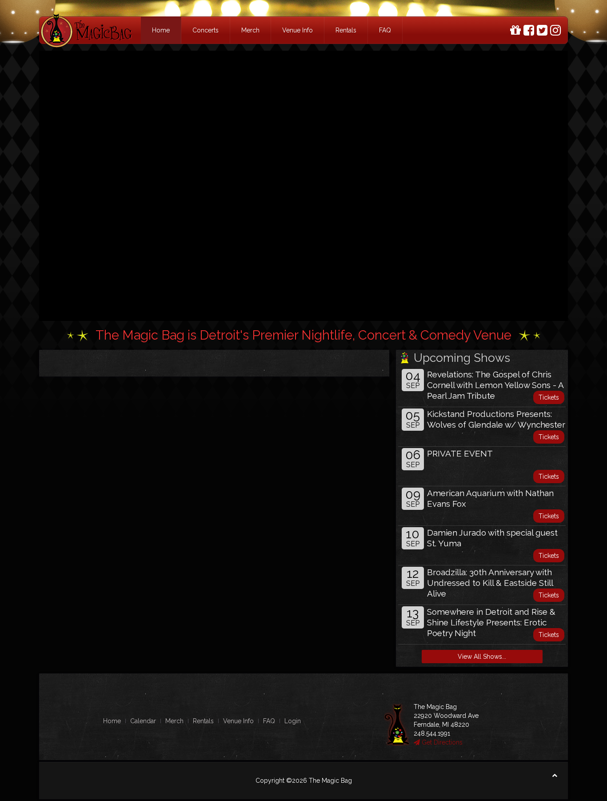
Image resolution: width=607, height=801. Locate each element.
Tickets (549, 397)
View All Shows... (482, 656)
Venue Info (297, 30)
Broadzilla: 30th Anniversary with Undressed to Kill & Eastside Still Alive (490, 582)
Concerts (205, 30)
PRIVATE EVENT (460, 453)
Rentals (345, 30)
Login (292, 721)
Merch (250, 30)
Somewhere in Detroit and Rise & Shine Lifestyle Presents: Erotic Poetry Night (491, 622)
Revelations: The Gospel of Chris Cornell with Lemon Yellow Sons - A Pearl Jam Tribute (495, 384)
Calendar (143, 721)
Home (161, 30)
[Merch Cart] (515, 30)
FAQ (385, 30)
